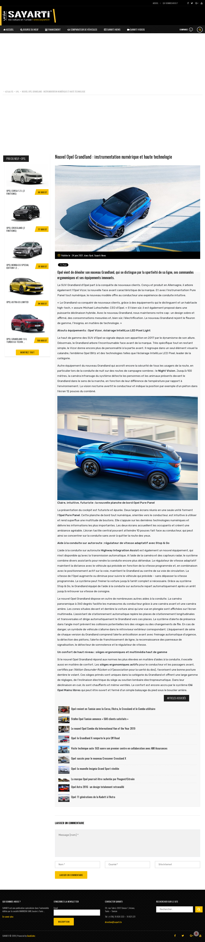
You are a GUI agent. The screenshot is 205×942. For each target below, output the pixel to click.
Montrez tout (27, 352)
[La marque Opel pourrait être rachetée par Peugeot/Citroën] (64, 779)
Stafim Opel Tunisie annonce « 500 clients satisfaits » (99, 719)
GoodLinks (31, 935)
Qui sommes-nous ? (170, 3)
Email (56, 908)
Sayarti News (113, 29)
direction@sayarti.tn (113, 922)
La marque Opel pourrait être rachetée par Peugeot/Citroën (103, 779)
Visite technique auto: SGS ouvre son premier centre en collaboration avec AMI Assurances (119, 748)
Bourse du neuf (30, 29)
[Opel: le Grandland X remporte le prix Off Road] (64, 739)
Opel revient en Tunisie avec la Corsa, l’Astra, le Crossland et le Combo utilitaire (113, 709)
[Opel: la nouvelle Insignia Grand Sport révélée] (64, 770)
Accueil (155, 3)
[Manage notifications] (196, 933)
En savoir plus (7, 916)
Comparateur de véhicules (83, 29)
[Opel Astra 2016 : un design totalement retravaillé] (64, 788)
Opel (91, 255)
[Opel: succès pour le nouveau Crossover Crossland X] (64, 759)
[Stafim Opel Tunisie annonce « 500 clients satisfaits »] (64, 719)
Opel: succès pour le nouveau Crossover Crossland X (98, 758)
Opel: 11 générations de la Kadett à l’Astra (93, 797)
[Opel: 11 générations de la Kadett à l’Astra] (64, 798)
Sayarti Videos (137, 29)
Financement (54, 29)
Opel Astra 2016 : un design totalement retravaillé (97, 787)
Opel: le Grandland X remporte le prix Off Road (95, 738)
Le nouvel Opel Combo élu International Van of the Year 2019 (103, 728)
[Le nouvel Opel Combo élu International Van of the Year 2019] (64, 729)
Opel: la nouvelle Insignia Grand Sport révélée (95, 769)
